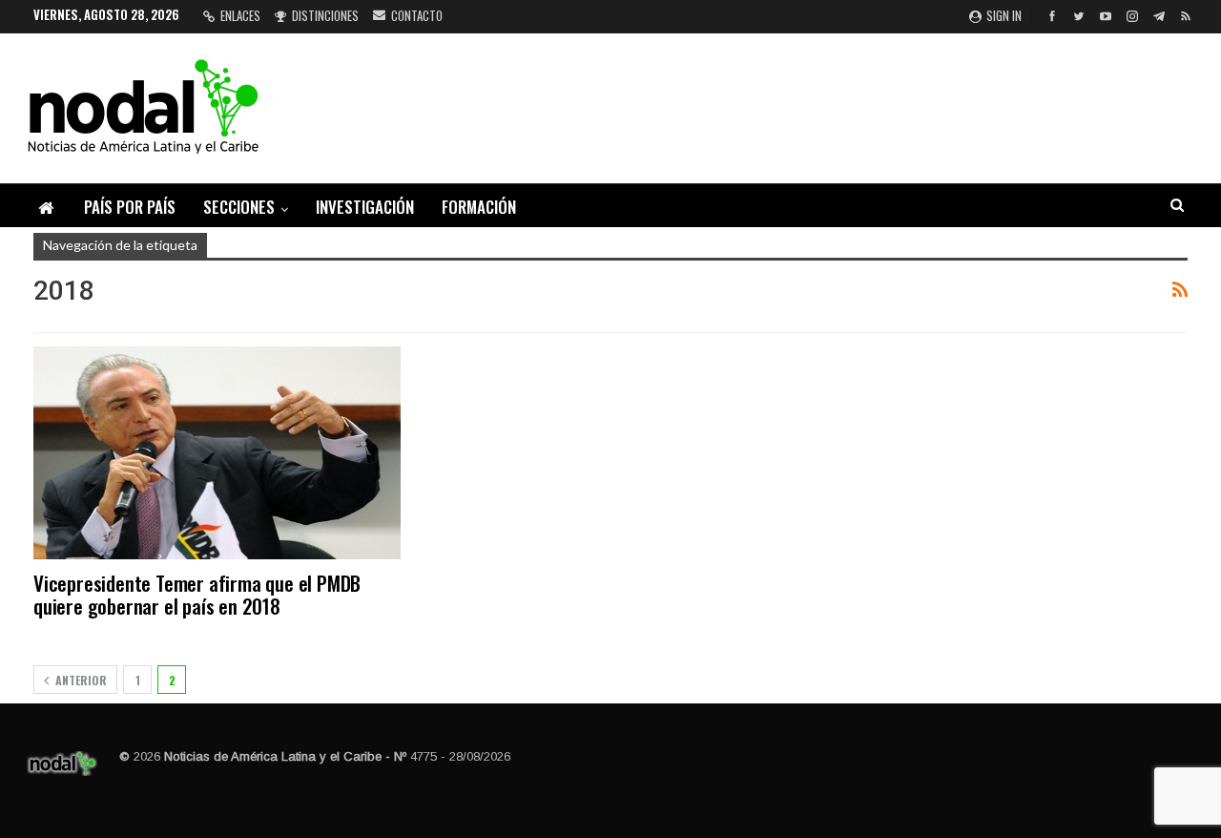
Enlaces (240, 15)
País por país (130, 207)
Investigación (365, 207)
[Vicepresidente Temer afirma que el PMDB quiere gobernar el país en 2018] (217, 452)
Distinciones (325, 15)
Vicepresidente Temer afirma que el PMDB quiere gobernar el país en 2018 (197, 594)
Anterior (79, 680)
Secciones (239, 207)
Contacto (417, 15)
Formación (479, 207)
